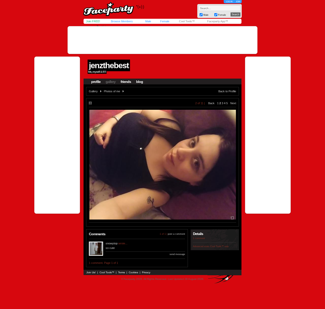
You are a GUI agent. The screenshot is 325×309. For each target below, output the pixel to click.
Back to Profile (227, 91)
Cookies (133, 272)
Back (211, 103)
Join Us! (91, 272)
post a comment (176, 234)
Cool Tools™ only (219, 246)
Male (148, 21)
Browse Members (122, 21)
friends (126, 82)
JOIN (238, 2)
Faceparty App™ (217, 21)
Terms (121, 272)
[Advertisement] (162, 40)
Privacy (146, 272)
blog (139, 82)
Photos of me (112, 91)
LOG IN (229, 2)
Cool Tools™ (187, 21)
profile (96, 82)
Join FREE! (93, 21)
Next (233, 103)
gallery (111, 82)
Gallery (93, 91)
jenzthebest (109, 65)
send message (177, 254)
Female (164, 21)
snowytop (112, 243)
